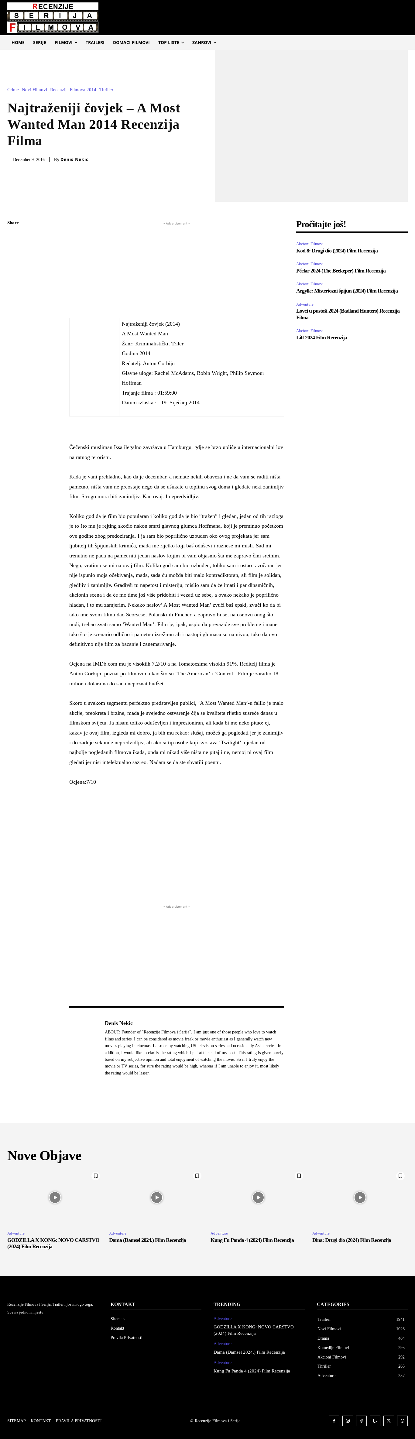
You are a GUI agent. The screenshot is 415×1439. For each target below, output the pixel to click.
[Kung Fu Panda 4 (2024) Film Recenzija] (258, 1197)
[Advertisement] (176, 269)
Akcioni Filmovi (310, 244)
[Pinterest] (13, 266)
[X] (13, 252)
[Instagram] (347, 1421)
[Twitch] (375, 1421)
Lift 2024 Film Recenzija (321, 337)
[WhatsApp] (13, 280)
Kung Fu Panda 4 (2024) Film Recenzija (252, 1240)
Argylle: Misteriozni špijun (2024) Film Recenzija (347, 291)
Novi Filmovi (34, 89)
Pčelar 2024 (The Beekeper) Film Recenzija (341, 271)
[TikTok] (361, 1421)
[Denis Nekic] (83, 1048)
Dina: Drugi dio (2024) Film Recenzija (351, 1240)
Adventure (305, 304)
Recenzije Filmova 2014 (73, 89)
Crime (13, 89)
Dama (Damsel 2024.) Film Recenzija (147, 1240)
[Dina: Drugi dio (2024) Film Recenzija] (360, 1197)
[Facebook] (13, 237)
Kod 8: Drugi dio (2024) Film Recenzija (337, 251)
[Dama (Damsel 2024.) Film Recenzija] (157, 1197)
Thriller (106, 89)
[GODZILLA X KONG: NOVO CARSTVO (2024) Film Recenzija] (55, 1197)
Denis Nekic (74, 159)
